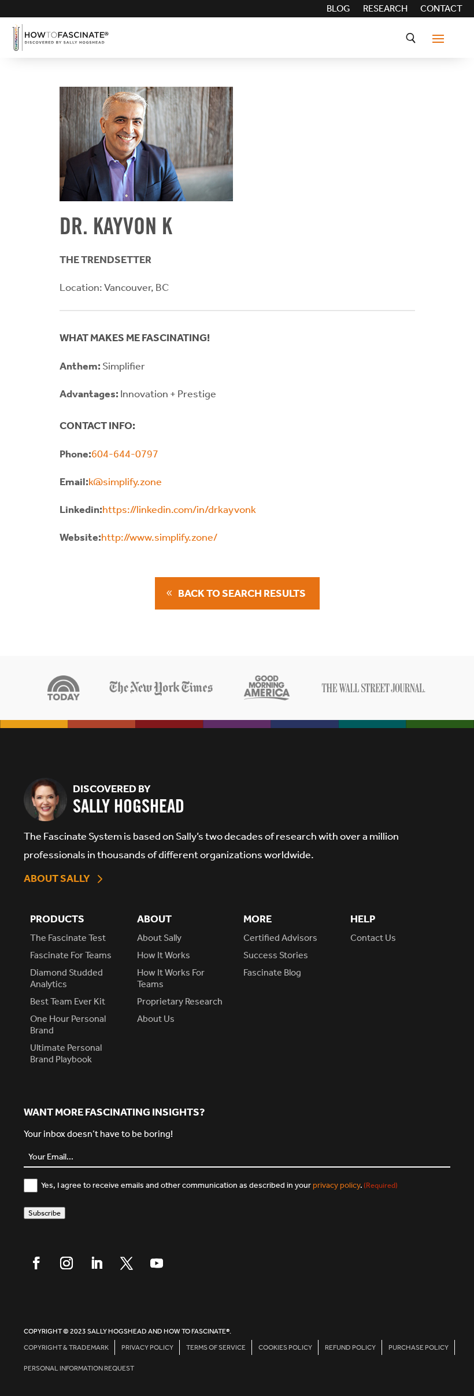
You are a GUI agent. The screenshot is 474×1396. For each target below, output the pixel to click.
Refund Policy (350, 1347)
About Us (156, 1018)
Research (385, 9)
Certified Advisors (280, 937)
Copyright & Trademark (66, 1347)
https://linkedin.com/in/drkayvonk (179, 509)
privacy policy (336, 1185)
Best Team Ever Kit (67, 1001)
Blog (338, 9)
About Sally (57, 878)
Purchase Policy (418, 1347)
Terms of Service (216, 1347)
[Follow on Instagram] (66, 1263)
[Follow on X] (126, 1263)
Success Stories (275, 955)
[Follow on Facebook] (36, 1263)
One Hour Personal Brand (68, 1024)
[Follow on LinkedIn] (96, 1263)
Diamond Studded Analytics (66, 978)
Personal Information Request (79, 1368)
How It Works (163, 955)
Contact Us (373, 937)
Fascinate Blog (272, 972)
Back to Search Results (242, 593)
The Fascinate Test (68, 937)
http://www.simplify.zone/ (159, 537)
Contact (441, 9)
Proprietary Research (180, 1001)
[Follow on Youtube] (156, 1263)
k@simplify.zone (125, 482)
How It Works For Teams (171, 978)
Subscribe (44, 1213)
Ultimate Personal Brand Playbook (66, 1053)
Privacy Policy (147, 1347)
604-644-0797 (124, 454)
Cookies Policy (285, 1347)
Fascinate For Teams (71, 955)
